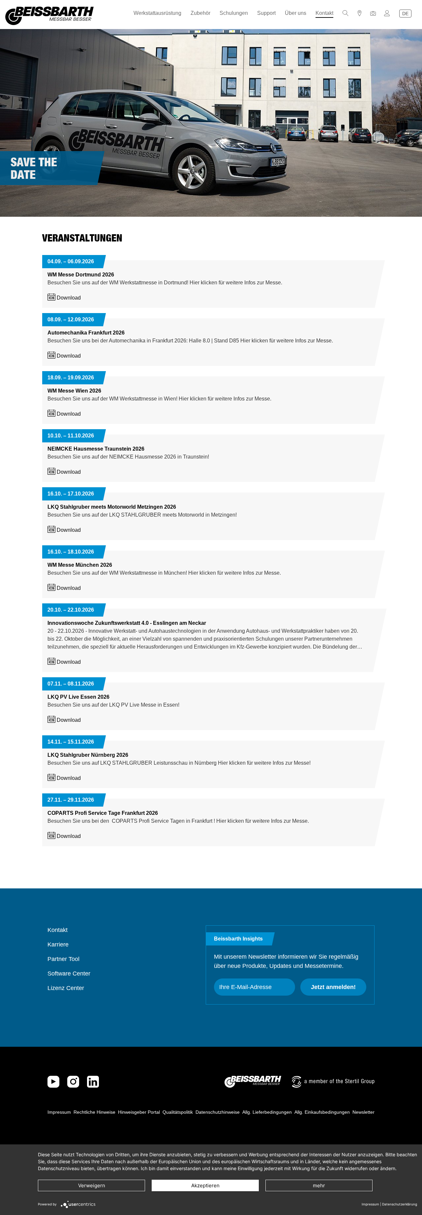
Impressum (59, 1112)
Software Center (68, 973)
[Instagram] (73, 1082)
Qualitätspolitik (178, 1112)
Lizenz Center (65, 988)
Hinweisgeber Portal (139, 1112)
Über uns (295, 13)
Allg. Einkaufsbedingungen (322, 1112)
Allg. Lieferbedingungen (267, 1112)
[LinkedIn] (93, 1082)
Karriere (58, 944)
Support (266, 13)
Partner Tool (63, 959)
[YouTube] (53, 1082)
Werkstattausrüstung (157, 13)
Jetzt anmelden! (333, 987)
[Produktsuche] (345, 13)
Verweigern (91, 1185)
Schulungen (234, 13)
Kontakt (324, 13)
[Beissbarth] (253, 1082)
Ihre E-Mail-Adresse (245, 987)
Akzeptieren (205, 1185)
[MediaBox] (373, 13)
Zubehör (200, 13)
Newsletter (363, 1112)
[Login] (387, 13)
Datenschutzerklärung (399, 1204)
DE (405, 13)
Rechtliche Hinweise (94, 1112)
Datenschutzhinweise (218, 1112)
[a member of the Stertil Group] (333, 1082)
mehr (319, 1185)
